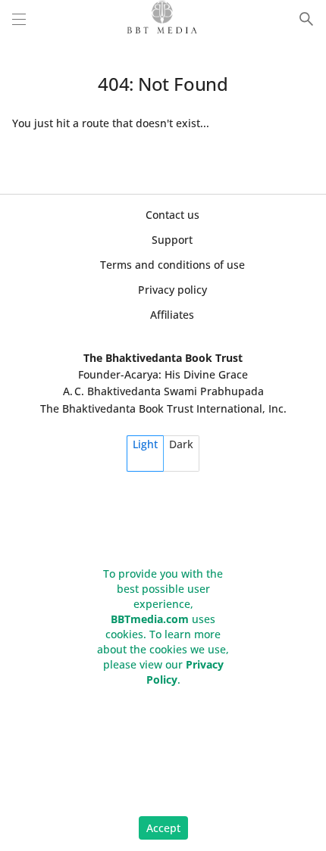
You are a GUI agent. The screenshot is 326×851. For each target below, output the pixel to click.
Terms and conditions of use (172, 264)
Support (172, 239)
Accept (163, 828)
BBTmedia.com (150, 619)
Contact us (172, 214)
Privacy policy (172, 289)
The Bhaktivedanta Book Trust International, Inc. (163, 408)
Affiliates (172, 314)
